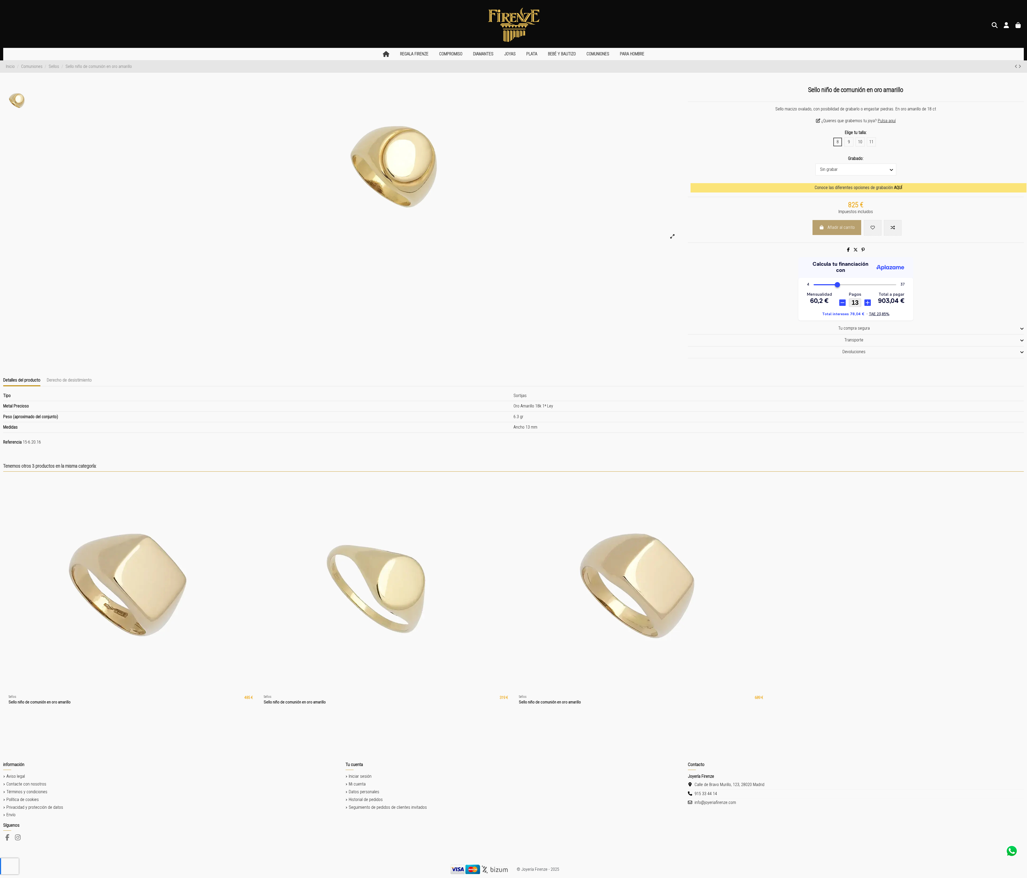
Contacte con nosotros (26, 784)
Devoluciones (853, 351)
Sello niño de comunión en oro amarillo (40, 702)
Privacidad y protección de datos (34, 807)
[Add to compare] (893, 228)
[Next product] (1019, 66)
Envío (11, 814)
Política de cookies (22, 799)
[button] (414, 54)
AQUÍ (898, 187)
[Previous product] (1016, 66)
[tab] (856, 328)
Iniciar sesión (360, 776)
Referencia (12, 442)
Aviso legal (15, 776)
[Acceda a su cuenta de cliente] (1006, 25)
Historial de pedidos (366, 799)
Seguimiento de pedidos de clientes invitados (388, 807)
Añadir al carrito (841, 227)
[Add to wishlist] (873, 228)
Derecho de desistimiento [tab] (69, 380)
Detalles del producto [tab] (21, 380)
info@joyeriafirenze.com (715, 802)
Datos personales (364, 791)
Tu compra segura (854, 328)
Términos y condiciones (26, 791)
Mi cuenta (357, 784)
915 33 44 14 (706, 793)
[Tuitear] (855, 249)
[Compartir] (848, 249)
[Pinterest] (863, 249)
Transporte (853, 339)
